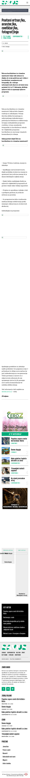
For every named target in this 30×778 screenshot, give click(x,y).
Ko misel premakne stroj (18, 479)
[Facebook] (3, 689)
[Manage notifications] (26, 774)
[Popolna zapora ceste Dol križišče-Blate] (6, 440)
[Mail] (8, 689)
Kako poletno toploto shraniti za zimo (19, 459)
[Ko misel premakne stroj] (6, 480)
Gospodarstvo (15, 463)
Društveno (14, 473)
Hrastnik (14, 443)
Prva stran (7, 38)
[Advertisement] (15, 527)
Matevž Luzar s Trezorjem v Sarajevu (14, 633)
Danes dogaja (16, 450)
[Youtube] (12, 689)
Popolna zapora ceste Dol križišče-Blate (19, 440)
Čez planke (7, 36)
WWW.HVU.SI (7, 392)
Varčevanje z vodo (8, 617)
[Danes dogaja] (6, 450)
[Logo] (10, 2)
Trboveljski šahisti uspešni (17, 469)
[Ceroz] (15, 420)
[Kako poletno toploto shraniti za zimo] (6, 460)
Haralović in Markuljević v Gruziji (22, 594)
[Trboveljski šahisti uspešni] (6, 470)
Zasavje (14, 452)
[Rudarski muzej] (15, 498)
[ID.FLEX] (15, 10)
